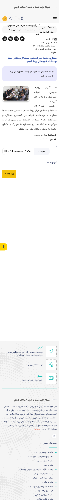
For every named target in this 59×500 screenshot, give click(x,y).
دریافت (42, 151)
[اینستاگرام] (21, 18)
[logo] (35, 7)
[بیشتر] (37, 429)
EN (5, 19)
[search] (10, 18)
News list (9, 174)
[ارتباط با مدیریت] (16, 18)
